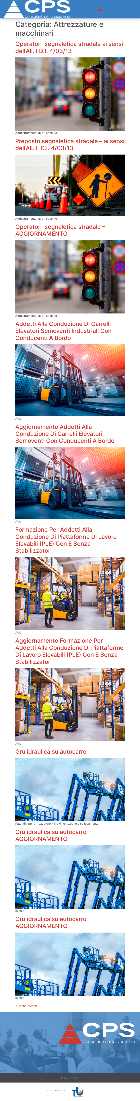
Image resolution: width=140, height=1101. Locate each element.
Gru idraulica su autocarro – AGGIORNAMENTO (53, 835)
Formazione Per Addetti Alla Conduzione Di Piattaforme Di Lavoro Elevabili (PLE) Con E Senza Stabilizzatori (66, 540)
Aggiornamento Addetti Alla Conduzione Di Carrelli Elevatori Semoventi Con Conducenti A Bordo (64, 433)
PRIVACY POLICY (70, 1078)
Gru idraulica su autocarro (50, 751)
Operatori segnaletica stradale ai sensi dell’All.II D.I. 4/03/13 (69, 47)
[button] (99, 9)
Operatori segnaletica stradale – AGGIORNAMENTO (60, 230)
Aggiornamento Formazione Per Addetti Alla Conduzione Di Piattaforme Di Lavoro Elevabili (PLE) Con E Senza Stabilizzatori (69, 651)
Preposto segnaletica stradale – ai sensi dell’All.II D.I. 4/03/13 (70, 145)
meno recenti (26, 1006)
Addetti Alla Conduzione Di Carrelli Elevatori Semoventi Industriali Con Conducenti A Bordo (63, 330)
